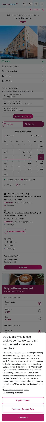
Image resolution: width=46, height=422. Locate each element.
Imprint (26, 390)
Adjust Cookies (23, 401)
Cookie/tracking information (13, 393)
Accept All (23, 418)
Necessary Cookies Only (23, 409)
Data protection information (13, 390)
